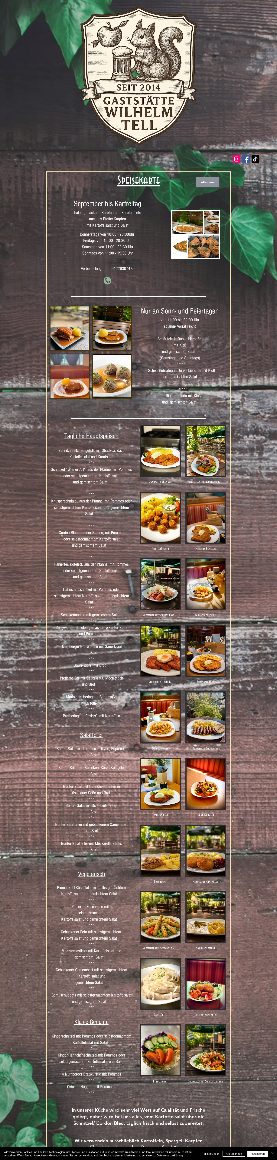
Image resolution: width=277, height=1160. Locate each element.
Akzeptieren (258, 1153)
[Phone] (107, 280)
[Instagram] (236, 159)
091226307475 (121, 268)
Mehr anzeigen (183, 1091)
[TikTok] (255, 159)
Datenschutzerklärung (170, 1155)
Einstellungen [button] (212, 1153)
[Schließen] (272, 1153)
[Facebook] (246, 159)
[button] (70, 328)
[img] (160, 456)
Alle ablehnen (234, 1153)
